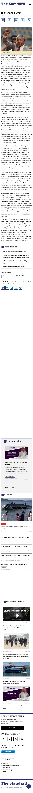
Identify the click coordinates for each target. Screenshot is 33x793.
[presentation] (6, 488)
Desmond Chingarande (8, 542)
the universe (13, 208)
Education (25, 276)
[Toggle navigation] (30, 4)
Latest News (8, 494)
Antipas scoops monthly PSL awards (14, 266)
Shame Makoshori (7, 531)
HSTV (4, 772)
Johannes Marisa (8, 651)
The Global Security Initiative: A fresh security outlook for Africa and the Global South (15, 628)
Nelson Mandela (6, 276)
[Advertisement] (16, 366)
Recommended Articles (15, 602)
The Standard (8, 678)
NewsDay (5, 763)
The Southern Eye (7, 770)
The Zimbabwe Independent (10, 765)
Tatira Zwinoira (6, 569)
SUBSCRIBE (12, 728)
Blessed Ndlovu (6, 560)
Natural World (16, 276)
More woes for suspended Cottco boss (15, 252)
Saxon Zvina (7, 623)
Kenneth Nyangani (7, 551)
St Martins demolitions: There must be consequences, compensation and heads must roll (16, 656)
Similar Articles (13, 441)
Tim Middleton (16, 16)
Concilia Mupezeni (16, 560)
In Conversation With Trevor (11, 703)
